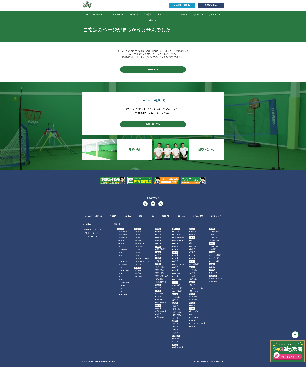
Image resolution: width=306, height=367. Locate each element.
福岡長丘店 (194, 311)
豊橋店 (121, 252)
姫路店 (192, 249)
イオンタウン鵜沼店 (143, 258)
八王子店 (159, 293)
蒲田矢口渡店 (161, 302)
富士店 (158, 243)
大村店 (213, 249)
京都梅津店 (194, 264)
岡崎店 (121, 255)
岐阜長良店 (140, 243)
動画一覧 (183, 14)
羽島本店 (139, 231)
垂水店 (192, 255)
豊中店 (192, 234)
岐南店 (138, 237)
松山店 (192, 285)
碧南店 (121, 276)
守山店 (175, 324)
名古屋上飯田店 (125, 270)
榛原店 (158, 237)
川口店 (175, 276)
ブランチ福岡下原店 (197, 323)
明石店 (192, 240)
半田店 (121, 291)
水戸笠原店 (177, 291)
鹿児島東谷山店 (216, 278)
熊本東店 (213, 273)
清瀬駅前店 (160, 299)
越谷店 (175, 267)
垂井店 (138, 252)
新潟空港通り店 (162, 276)
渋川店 (175, 318)
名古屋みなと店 (125, 285)
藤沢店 (175, 246)
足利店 (175, 300)
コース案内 (115, 14)
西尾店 (121, 273)
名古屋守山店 (124, 261)
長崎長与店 (214, 246)
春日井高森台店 (125, 264)
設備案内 (134, 14)
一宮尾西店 (123, 231)
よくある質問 (214, 14)
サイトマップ (215, 216)
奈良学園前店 (178, 347)
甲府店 (158, 261)
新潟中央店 (160, 273)
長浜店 (175, 333)
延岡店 (213, 267)
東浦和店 (176, 273)
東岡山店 (193, 279)
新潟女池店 (160, 270)
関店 (137, 255)
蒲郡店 (121, 258)
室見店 (192, 320)
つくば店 (176, 285)
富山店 (158, 288)
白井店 (158, 314)
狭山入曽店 (177, 279)
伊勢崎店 (176, 309)
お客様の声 (198, 14)
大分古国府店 (215, 255)
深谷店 (175, 261)
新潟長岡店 (160, 267)
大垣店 (138, 249)
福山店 (213, 234)
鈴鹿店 (138, 273)
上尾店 (175, 258)
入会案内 (147, 14)
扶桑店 (121, 267)
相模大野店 (177, 234)
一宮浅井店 (123, 234)
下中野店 (193, 270)
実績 (159, 14)
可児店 (138, 240)
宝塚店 (192, 252)
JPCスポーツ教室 (96, 361)
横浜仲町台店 (178, 240)
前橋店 (175, 306)
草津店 (175, 330)
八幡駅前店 (194, 317)
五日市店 (213, 237)
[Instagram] (145, 203)
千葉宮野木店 (161, 311)
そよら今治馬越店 (197, 288)
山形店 (158, 255)
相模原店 (176, 231)
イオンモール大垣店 (143, 261)
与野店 (175, 270)
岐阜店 (138, 234)
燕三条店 (159, 279)
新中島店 (176, 338)
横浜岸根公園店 (179, 237)
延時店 (175, 342)
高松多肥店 (194, 299)
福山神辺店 (214, 240)
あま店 (121, 240)
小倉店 (192, 326)
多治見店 (139, 264)
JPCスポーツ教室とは (95, 14)
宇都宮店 (176, 297)
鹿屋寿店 (213, 281)
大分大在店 (214, 261)
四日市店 (139, 276)
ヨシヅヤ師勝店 (125, 282)
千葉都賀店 (160, 317)
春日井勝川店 (124, 294)
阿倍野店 (193, 231)
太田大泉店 (177, 315)
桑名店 (138, 270)
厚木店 (175, 243)
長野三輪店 (160, 249)
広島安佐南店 (215, 231)
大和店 (175, 249)
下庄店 (192, 276)
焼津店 (158, 234)
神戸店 (192, 243)
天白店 (121, 288)
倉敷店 (192, 273)
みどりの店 (177, 288)
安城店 (121, 243)
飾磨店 (192, 258)
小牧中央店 (123, 249)
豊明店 (121, 279)
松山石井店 (194, 291)
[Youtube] (153, 203)
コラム (170, 14)
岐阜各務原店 (141, 246)
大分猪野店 (214, 258)
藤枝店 (158, 240)
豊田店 (121, 246)
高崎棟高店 (177, 312)
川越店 (175, 255)
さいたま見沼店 (179, 264)
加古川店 (193, 246)
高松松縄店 (194, 297)
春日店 (192, 314)
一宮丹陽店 (123, 237)
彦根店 (175, 327)
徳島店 (192, 305)
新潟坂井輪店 (161, 282)
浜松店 (158, 231)
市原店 (158, 308)
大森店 (158, 296)
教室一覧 (153, 20)
